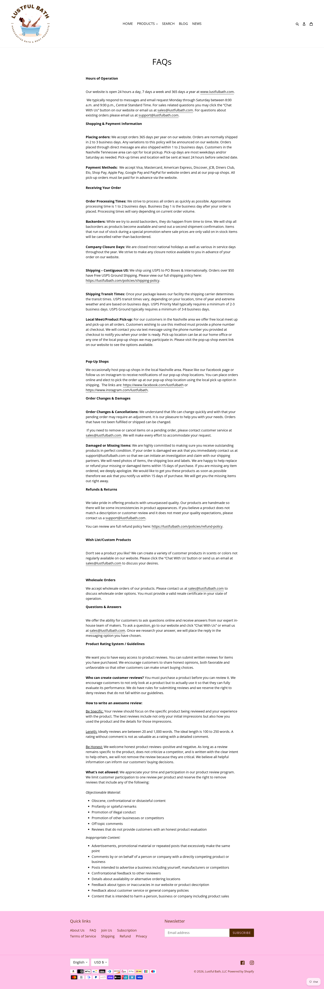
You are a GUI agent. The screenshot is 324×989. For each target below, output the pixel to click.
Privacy (141, 936)
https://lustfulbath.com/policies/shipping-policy (122, 280)
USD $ (99, 962)
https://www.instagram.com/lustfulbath (117, 390)
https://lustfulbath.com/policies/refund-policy (187, 526)
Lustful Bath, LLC (216, 971)
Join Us (106, 930)
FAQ (93, 930)
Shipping (108, 936)
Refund (125, 936)
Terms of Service (83, 936)
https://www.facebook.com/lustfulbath (153, 385)
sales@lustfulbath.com (175, 110)
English (78, 962)
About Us (77, 930)
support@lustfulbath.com (159, 115)
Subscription (127, 930)
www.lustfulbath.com (217, 91)
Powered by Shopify (241, 971)
